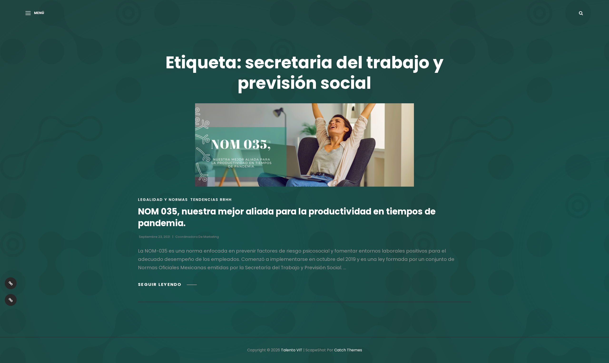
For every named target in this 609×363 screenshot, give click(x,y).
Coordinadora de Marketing (197, 236)
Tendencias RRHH (211, 199)
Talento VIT (291, 350)
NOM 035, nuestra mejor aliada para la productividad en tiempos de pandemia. (287, 217)
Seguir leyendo (167, 284)
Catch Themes (348, 350)
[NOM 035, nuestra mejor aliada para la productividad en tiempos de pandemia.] (304, 145)
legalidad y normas (163, 199)
